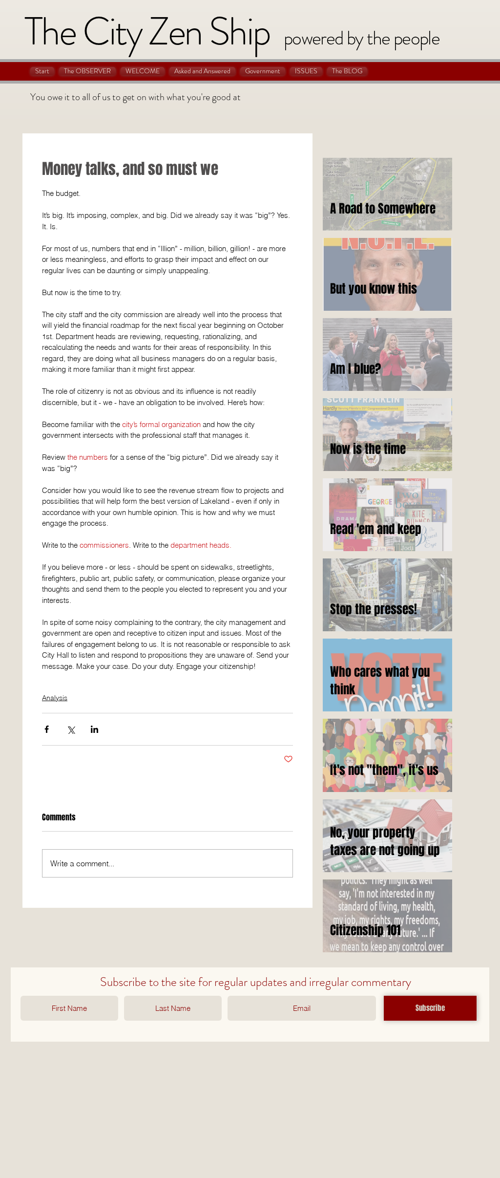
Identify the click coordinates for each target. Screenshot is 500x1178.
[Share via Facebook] (46, 729)
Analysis (54, 697)
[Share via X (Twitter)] (70, 729)
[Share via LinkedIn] (94, 729)
